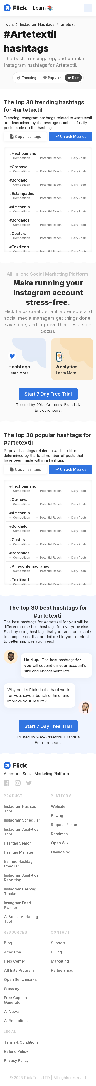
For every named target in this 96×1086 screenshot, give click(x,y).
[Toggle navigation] (88, 8)
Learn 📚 (43, 8)
